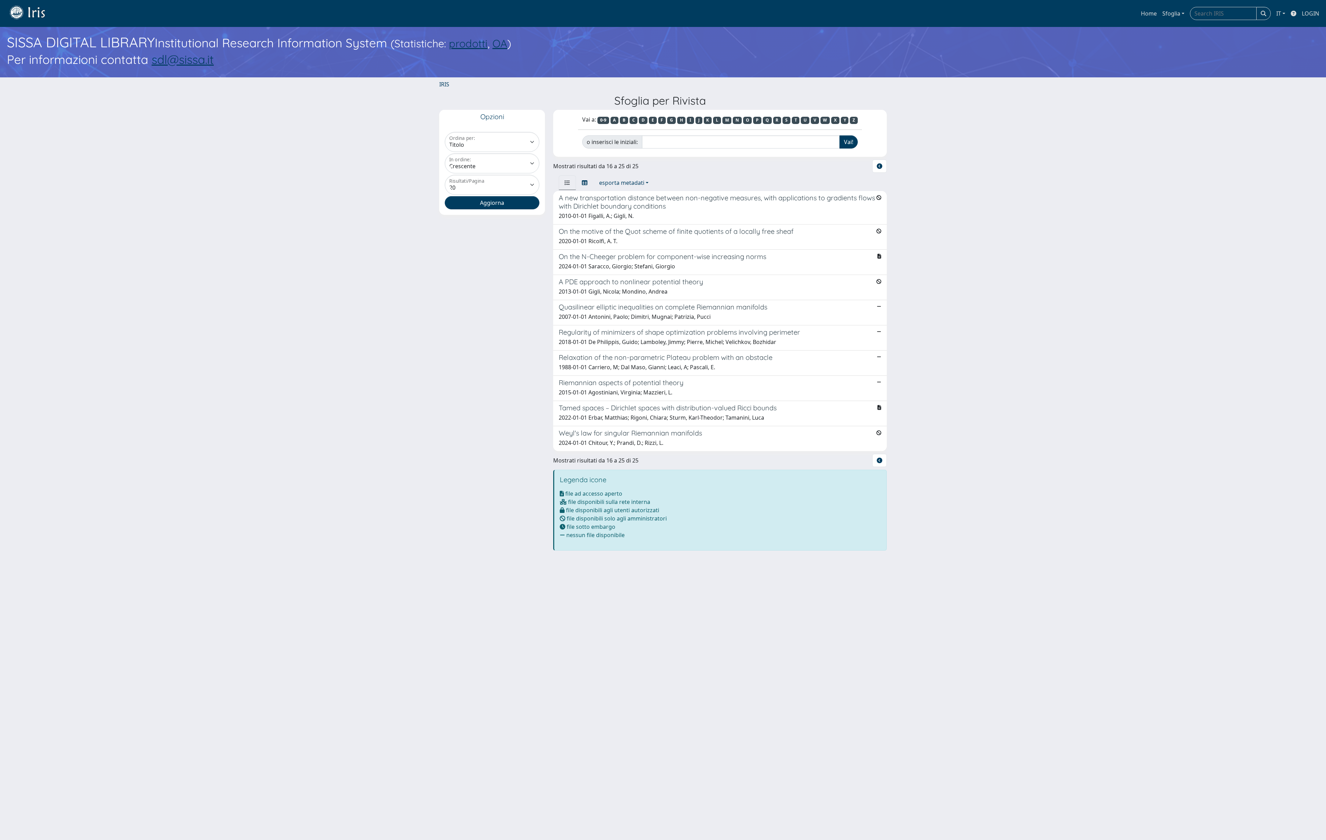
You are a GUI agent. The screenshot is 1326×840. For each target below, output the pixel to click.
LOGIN (1310, 13)
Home (1149, 13)
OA (499, 43)
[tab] (567, 182)
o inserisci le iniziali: (612, 142)
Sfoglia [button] (1171, 13)
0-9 (603, 120)
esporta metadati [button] (621, 183)
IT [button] (1278, 13)
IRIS (444, 84)
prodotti (468, 43)
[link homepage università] (32, 13)
